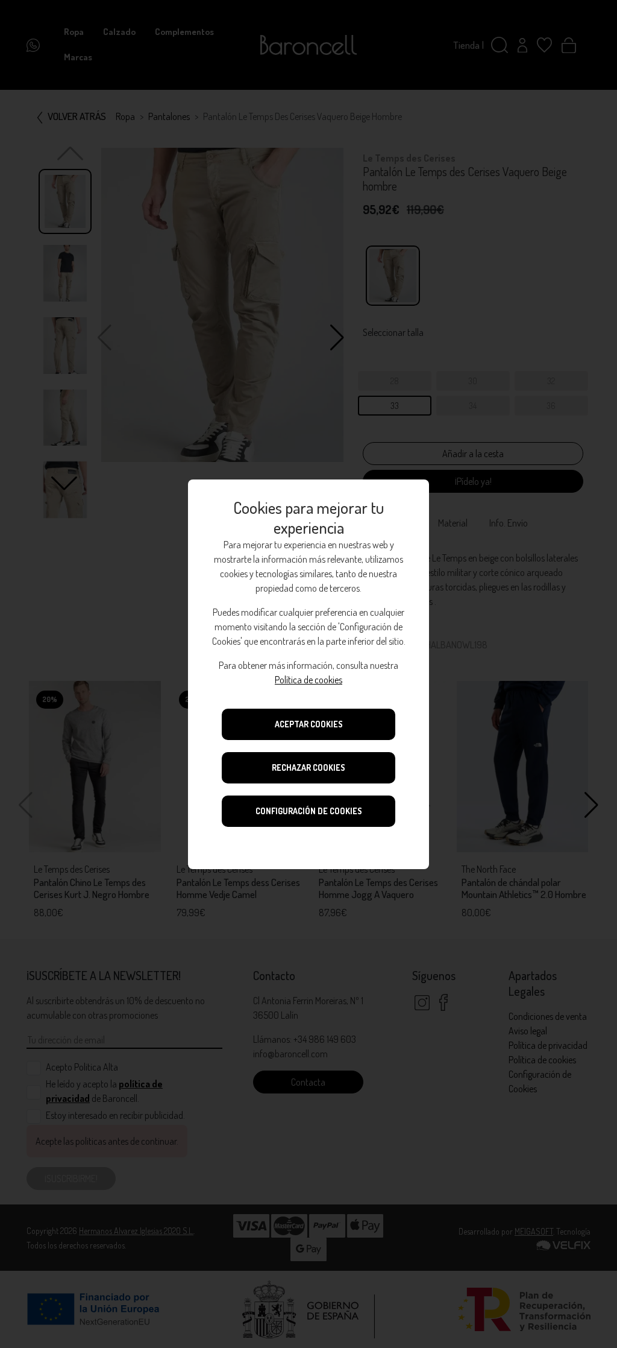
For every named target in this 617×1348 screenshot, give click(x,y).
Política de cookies (308, 680)
